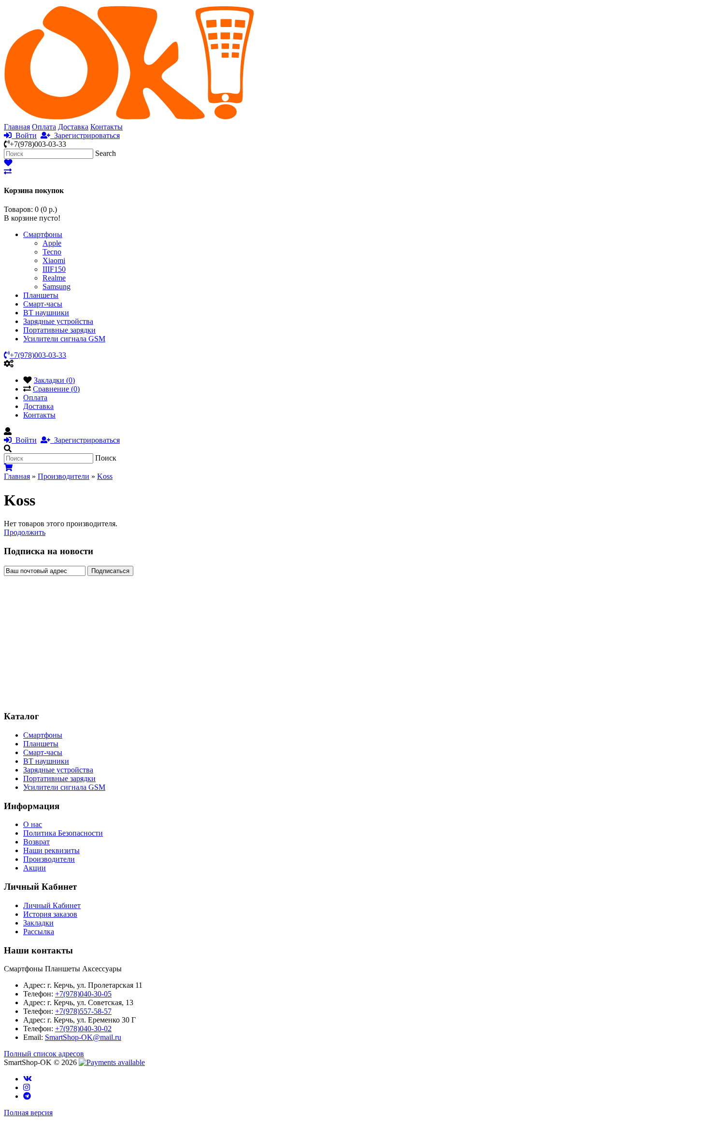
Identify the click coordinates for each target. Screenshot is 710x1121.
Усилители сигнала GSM (64, 339)
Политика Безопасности (63, 833)
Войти (24, 135)
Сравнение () (56, 389)
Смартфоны (42, 234)
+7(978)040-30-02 (83, 1028)
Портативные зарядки (59, 330)
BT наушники (46, 312)
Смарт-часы (42, 304)
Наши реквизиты (51, 850)
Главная (17, 127)
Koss (105, 476)
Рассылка (38, 931)
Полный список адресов (44, 1054)
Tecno (52, 252)
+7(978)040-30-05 (83, 994)
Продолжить (24, 532)
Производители (63, 476)
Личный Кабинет (52, 905)
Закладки (38, 923)
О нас (32, 824)
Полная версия (28, 1112)
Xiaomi (54, 260)
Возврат (36, 842)
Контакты (106, 127)
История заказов (50, 914)
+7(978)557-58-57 (83, 1011)
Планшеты (40, 295)
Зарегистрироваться (85, 135)
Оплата (44, 127)
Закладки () (54, 380)
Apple (52, 243)
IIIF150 (54, 269)
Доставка (73, 127)
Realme (54, 278)
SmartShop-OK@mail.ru (83, 1037)
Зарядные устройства (58, 321)
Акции (34, 868)
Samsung (57, 286)
